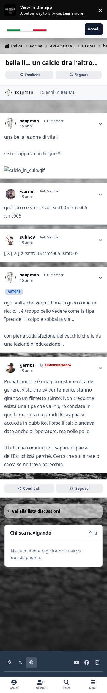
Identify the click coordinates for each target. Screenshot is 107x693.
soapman (24, 92)
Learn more (11, 10)
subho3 (27, 237)
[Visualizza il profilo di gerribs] (10, 368)
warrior (27, 191)
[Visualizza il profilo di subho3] (10, 240)
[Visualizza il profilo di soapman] (8, 92)
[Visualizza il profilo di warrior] (10, 194)
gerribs (27, 365)
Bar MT (68, 92)
